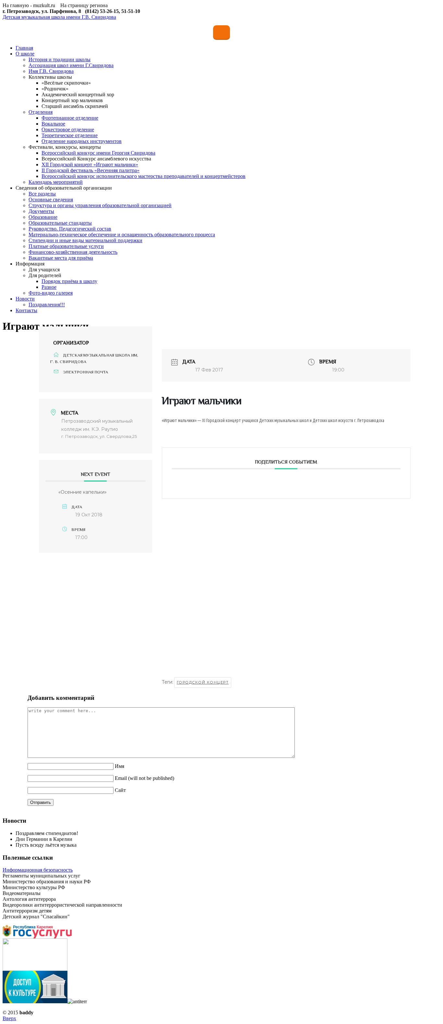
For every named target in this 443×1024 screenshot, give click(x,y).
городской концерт (203, 682)
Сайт (120, 790)
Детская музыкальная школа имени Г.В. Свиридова (59, 17)
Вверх (9, 1018)
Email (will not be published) (144, 778)
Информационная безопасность (38, 870)
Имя (119, 766)
